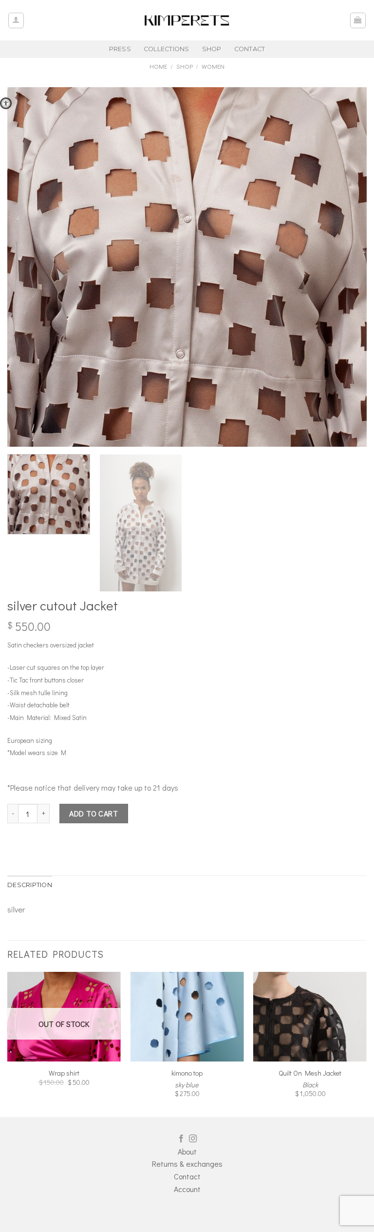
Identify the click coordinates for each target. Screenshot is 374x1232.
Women (213, 66)
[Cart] (358, 20)
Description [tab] (29, 885)
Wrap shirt (64, 1073)
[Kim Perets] (187, 20)
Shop (184, 66)
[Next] (366, 1043)
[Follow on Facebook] (181, 1139)
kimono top (187, 1073)
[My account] (16, 20)
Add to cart (93, 813)
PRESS (120, 49)
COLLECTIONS (166, 49)
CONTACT (249, 49)
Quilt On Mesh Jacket (310, 1073)
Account (187, 1189)
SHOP (212, 49)
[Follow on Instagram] (193, 1139)
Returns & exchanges (187, 1163)
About (187, 1151)
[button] (6, 103)
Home (158, 66)
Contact (187, 1176)
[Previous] (7, 1043)
